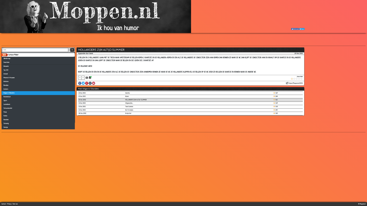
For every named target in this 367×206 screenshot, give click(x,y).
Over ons (15, 204)
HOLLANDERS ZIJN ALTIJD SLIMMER (136, 100)
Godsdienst (7, 104)
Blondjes (6, 85)
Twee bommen (129, 106)
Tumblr (90, 83)
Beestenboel (7, 97)
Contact (3, 204)
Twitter (83, 83)
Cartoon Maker (13, 55)
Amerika (127, 93)
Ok (72, 50)
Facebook (79, 83)
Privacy (9, 204)
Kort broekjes (129, 110)
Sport (5, 100)
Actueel (6, 74)
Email (93, 83)
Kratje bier (128, 113)
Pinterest (86, 83)
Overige (6, 127)
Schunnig (6, 123)
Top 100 (6, 70)
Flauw (5, 112)
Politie (5, 116)
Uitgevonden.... (129, 103)
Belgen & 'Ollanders (9, 93)
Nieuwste (6, 66)
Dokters (6, 89)
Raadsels (6, 120)
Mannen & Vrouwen (9, 78)
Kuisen (127, 96)
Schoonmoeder (8, 108)
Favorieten (7, 62)
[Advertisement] (183, 39)
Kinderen (6, 81)
